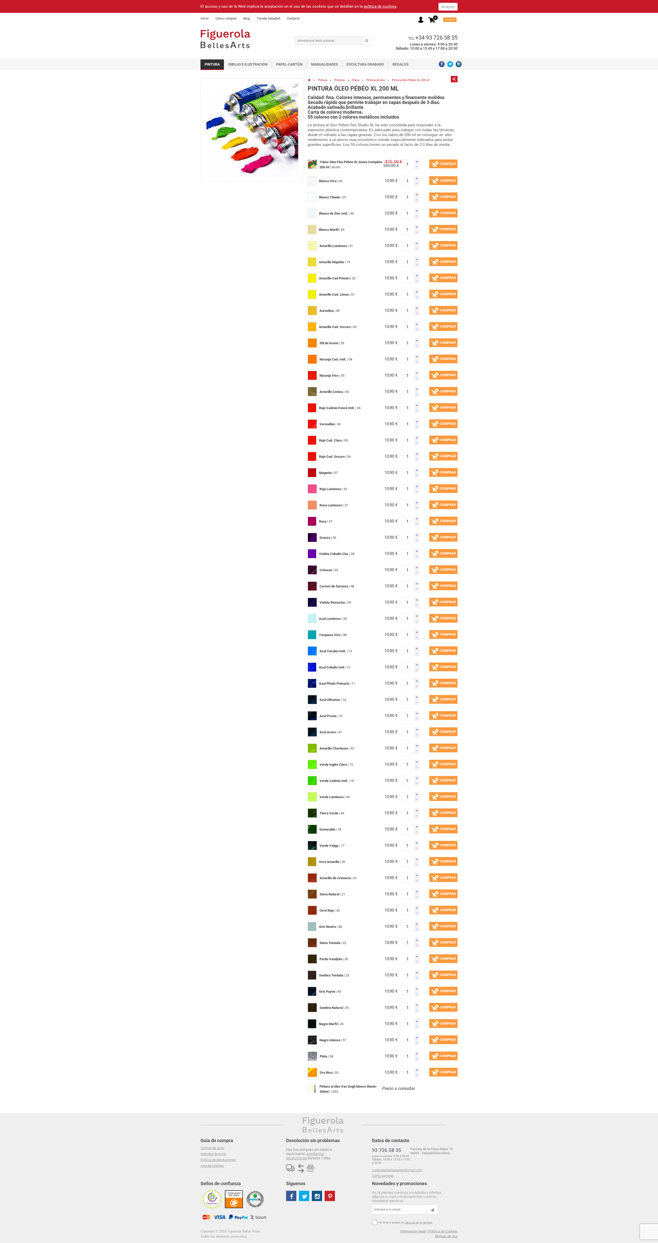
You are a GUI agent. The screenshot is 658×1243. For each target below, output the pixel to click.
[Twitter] (450, 64)
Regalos (400, 64)
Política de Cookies (443, 1231)
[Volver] (454, 79)
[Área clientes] (420, 20)
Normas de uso (446, 1236)
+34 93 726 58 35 (436, 37)
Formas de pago (212, 1148)
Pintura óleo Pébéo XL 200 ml (411, 80)
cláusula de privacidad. (419, 1222)
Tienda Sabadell (268, 18)
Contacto (293, 18)
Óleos (355, 80)
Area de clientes (212, 1166)
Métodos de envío (213, 1154)
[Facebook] (442, 64)
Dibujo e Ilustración (248, 64)
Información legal (413, 1231)
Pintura (212, 64)
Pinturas (339, 80)
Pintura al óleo (376, 80)
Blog (246, 18)
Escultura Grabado (365, 64)
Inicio (204, 18)
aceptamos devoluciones (305, 1156)
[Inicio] (309, 80)
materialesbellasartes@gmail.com (397, 1170)
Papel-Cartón (289, 64)
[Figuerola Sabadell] (225, 38)
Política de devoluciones (218, 1160)
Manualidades (324, 64)
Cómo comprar (226, 18)
